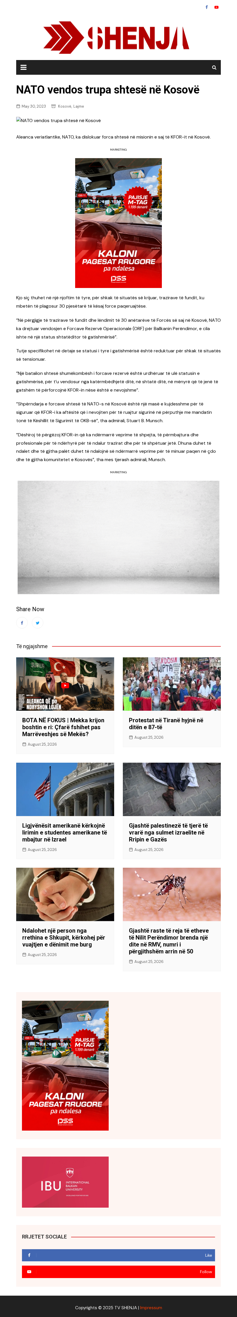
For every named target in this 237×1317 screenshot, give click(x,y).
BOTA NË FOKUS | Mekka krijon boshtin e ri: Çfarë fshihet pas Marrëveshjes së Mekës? (63, 727)
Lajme (78, 106)
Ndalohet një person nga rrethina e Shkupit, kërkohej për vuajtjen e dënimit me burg (63, 937)
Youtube (216, 7)
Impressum (151, 1308)
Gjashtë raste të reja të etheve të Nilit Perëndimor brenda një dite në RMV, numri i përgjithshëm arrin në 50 (169, 941)
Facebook (206, 7)
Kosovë (64, 106)
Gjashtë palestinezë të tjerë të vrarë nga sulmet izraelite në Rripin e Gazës (168, 832)
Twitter (37, 622)
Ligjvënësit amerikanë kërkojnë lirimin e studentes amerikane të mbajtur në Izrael (64, 832)
